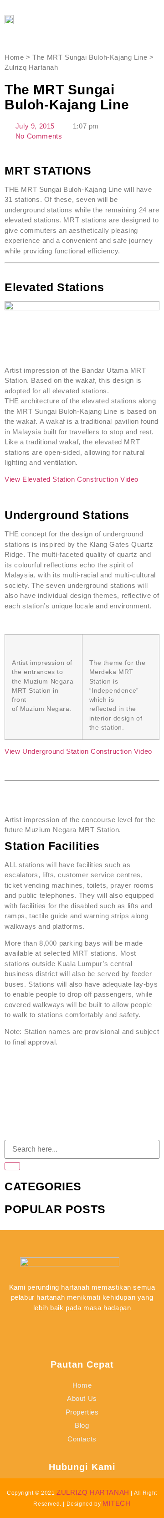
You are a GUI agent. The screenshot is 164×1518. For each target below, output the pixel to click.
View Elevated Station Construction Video (73, 479)
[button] (134, 19)
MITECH (116, 1503)
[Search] (12, 1166)
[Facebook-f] (59, 1325)
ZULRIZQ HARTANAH (92, 1492)
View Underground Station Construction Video (79, 751)
